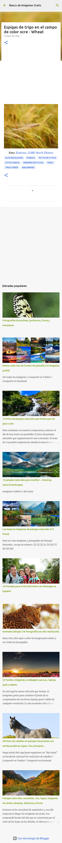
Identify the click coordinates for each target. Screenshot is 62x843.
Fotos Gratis (12, 163)
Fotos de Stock (47, 158)
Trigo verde (11, 167)
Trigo (50, 163)
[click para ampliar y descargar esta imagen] (31, 126)
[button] (6, 43)
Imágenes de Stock (33, 163)
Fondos (31, 158)
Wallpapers (28, 167)
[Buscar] (57, 5)
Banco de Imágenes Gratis (25, 5)
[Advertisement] (31, 76)
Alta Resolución (14, 158)
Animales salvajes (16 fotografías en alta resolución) (30, 631)
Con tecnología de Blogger (33, 838)
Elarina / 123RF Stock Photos (34, 152)
